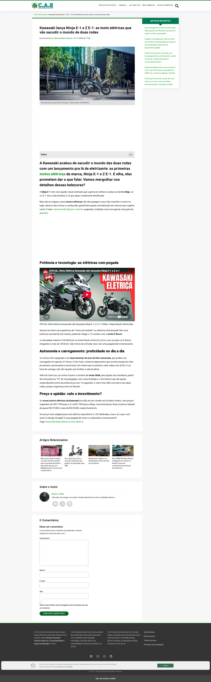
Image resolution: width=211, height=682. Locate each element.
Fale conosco (149, 636)
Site (41, 591)
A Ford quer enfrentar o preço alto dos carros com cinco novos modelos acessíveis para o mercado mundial (159, 81)
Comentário (45, 538)
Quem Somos (149, 632)
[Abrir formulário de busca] (177, 5)
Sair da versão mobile (106, 678)
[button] (176, 5)
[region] (87, 128)
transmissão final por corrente (68, 209)
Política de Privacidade (65, 667)
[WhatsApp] (104, 656)
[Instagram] (62, 503)
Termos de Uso (150, 640)
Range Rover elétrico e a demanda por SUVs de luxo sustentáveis (98, 461)
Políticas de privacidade (153, 645)
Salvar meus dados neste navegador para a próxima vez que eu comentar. (64, 606)
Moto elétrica (43, 14)
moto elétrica (76, 421)
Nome (43, 570)
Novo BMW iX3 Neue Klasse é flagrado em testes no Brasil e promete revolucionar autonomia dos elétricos (122, 463)
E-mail (43, 581)
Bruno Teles (53, 38)
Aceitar (165, 665)
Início (36, 14)
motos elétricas (52, 174)
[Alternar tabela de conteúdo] (129, 155)
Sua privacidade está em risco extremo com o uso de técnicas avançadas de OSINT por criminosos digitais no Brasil (160, 70)
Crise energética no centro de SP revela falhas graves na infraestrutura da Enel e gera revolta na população (160, 31)
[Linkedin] (69, 503)
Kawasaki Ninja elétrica (57, 421)
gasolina (44, 213)
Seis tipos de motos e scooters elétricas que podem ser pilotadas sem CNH (75, 462)
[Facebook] (55, 503)
